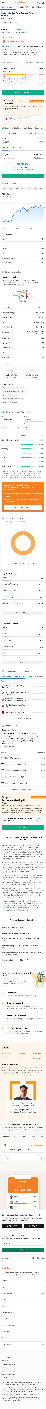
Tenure (4, 424)
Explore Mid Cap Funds (22, 718)
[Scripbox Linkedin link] (42, 1258)
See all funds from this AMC (22, 789)
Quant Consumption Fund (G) (16, 783)
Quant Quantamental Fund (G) (16, 764)
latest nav (25, 867)
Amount (4, 138)
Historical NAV (23, 7)
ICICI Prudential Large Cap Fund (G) (17, 706)
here (18, 1400)
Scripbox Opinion (8, 7)
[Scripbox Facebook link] (37, 1258)
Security (4, 1367)
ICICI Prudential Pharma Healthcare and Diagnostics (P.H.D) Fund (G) (15, 699)
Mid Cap (9, 18)
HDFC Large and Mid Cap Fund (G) (17, 687)
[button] (23, 1282)
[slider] (9, 150)
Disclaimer (5, 1371)
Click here (5, 46)
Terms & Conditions (8, 1364)
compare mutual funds (9, 908)
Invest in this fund (23, 93)
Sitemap (4, 1377)
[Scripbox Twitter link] (33, 1258)
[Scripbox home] (21, 2)
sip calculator (29, 884)
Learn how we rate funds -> (35, 62)
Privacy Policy (6, 1357)
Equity (3, 18)
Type (3, 416)
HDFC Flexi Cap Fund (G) (15, 712)
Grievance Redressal (9, 1374)
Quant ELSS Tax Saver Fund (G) (16, 770)
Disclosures (5, 1360)
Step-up (26, 424)
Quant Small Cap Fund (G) (14, 777)
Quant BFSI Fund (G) (12, 758)
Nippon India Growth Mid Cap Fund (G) (17, 693)
